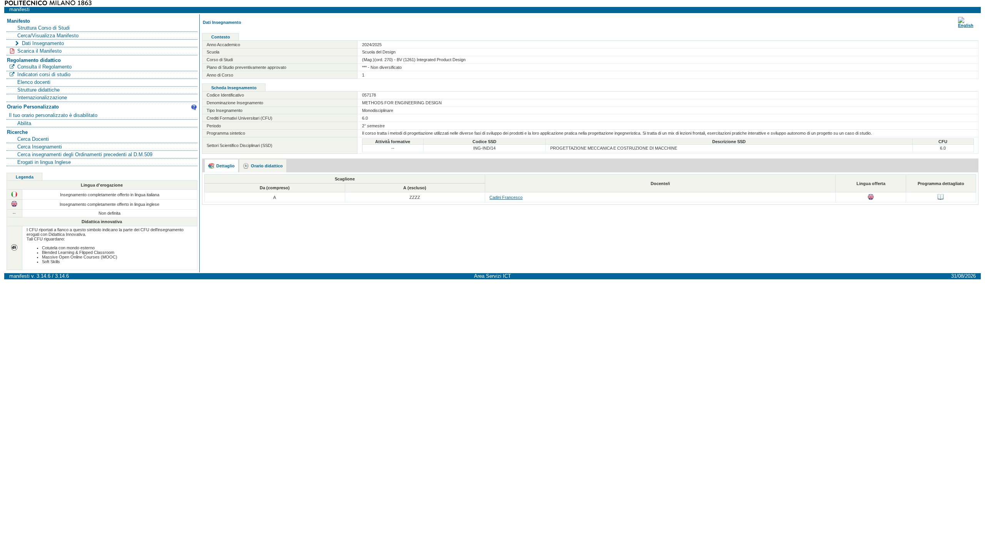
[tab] (222, 165)
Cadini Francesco (506, 197)
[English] (965, 25)
